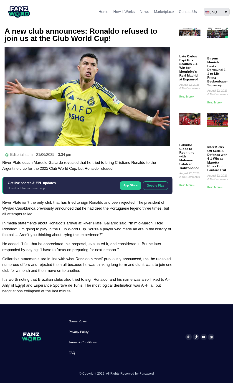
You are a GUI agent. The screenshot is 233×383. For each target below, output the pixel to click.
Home (103, 12)
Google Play (155, 185)
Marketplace (164, 12)
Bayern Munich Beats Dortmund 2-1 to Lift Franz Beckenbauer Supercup (217, 72)
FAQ (72, 353)
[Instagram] (188, 337)
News (144, 12)
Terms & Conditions (83, 342)
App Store (130, 185)
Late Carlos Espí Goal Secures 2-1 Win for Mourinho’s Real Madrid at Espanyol (188, 67)
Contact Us (188, 12)
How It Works (124, 12)
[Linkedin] (211, 337)
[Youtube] (203, 337)
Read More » (187, 96)
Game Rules (78, 321)
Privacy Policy (79, 332)
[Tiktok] (196, 337)
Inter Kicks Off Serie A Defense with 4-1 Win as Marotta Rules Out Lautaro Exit (217, 158)
